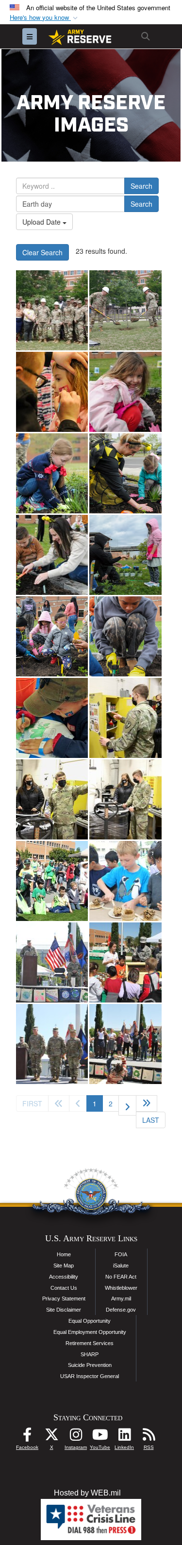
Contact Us (63, 1288)
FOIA (121, 1254)
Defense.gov (121, 1310)
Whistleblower (121, 1288)
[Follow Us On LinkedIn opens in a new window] (124, 1437)
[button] (45, 18)
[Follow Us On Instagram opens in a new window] (76, 1437)
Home (64, 1254)
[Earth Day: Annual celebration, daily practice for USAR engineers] (52, 310)
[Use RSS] (148, 1437)
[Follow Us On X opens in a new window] (51, 1437)
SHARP (90, 1354)
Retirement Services (90, 1343)
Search (141, 186)
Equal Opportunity (89, 1321)
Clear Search (42, 252)
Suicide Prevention (90, 1365)
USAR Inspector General (89, 1376)
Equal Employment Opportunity (89, 1332)
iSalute (121, 1265)
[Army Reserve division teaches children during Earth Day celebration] (52, 392)
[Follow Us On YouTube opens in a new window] (100, 1437)
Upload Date (42, 222)
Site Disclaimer (63, 1310)
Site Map (63, 1265)
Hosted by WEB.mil (87, 1493)
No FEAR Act (120, 1277)
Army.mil (121, 1298)
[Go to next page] (127, 1105)
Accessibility (63, 1277)
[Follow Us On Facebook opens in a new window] (27, 1437)
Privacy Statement (63, 1298)
